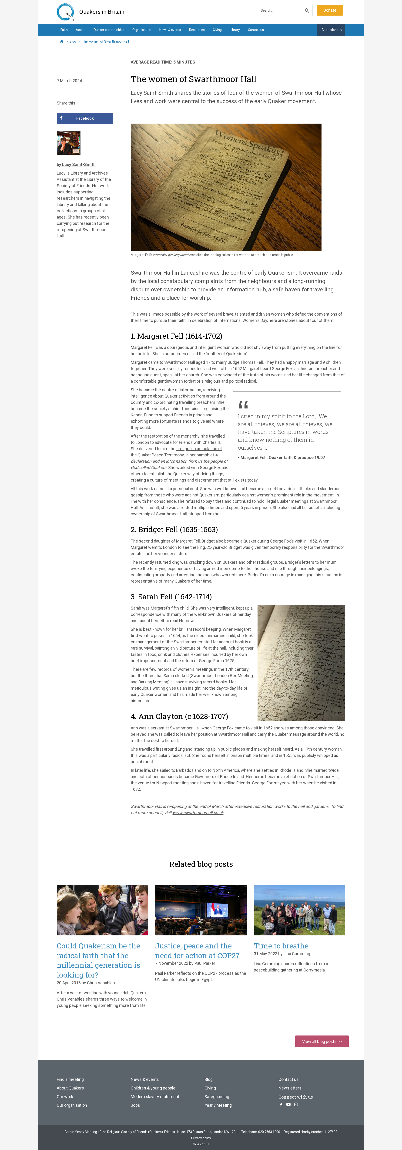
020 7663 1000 (269, 1132)
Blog (208, 1079)
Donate (329, 10)
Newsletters (290, 1088)
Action (80, 30)
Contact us (256, 30)
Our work (65, 1096)
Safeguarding (216, 1096)
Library (235, 30)
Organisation (141, 30)
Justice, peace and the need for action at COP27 (197, 950)
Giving (217, 30)
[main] (201, 443)
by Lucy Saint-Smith (76, 164)
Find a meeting (70, 1079)
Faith (64, 30)
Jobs (135, 1105)
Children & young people (153, 1088)
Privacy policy (201, 1138)
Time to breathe (281, 946)
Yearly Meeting (218, 1105)
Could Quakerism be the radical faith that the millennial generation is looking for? (98, 960)
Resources (197, 30)
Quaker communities (109, 30)
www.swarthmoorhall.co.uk (198, 812)
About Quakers (70, 1088)
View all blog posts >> (322, 1041)
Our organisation (72, 1105)
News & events (170, 30)
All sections (330, 30)
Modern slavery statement (155, 1096)
